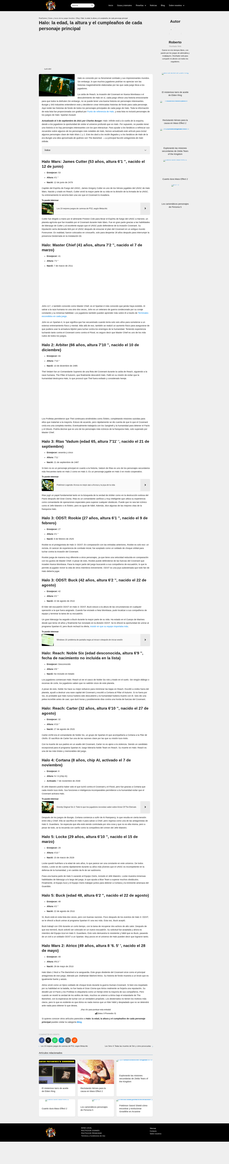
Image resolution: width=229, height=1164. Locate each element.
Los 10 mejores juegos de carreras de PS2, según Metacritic (64, 1046)
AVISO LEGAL (86, 1128)
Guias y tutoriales (124, 5)
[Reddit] (74, 1040)
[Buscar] (92, 5)
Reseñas (139, 5)
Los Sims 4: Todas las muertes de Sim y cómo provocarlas (128, 1046)
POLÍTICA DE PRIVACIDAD (91, 1133)
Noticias (153, 5)
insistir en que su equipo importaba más (109, 626)
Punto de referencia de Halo (100, 111)
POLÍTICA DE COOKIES (90, 1131)
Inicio (111, 5)
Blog (163, 5)
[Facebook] (42, 1040)
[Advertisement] (96, 49)
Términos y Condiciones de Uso (93, 1136)
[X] (48, 1040)
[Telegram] (61, 1040)
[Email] (68, 1040)
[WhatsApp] (55, 1040)
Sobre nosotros (175, 5)
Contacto (153, 1131)
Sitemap (153, 1128)
